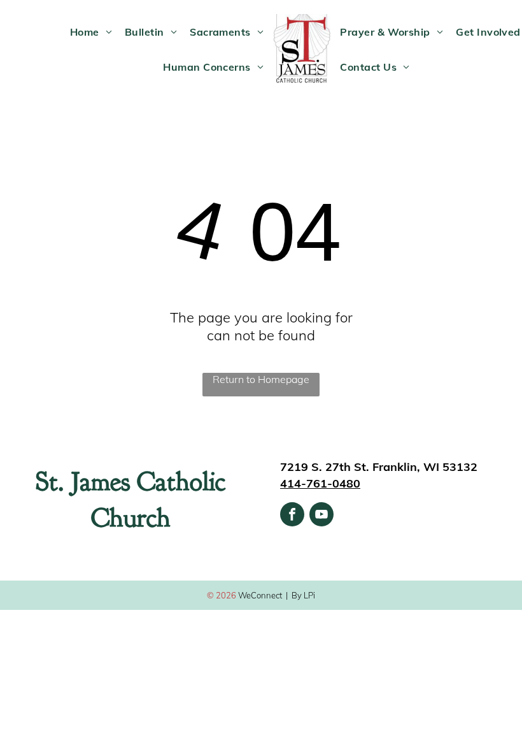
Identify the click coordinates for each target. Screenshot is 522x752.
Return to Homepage (261, 379)
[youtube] (321, 516)
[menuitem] (91, 31)
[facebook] (292, 516)
